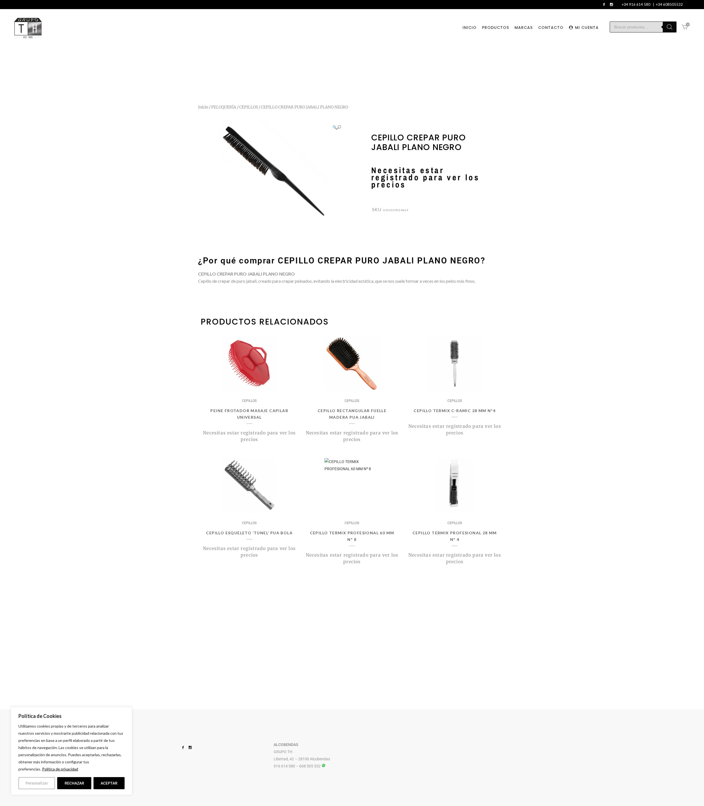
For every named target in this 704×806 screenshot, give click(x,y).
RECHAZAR (74, 783)
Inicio (203, 107)
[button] (336, 127)
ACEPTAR (109, 783)
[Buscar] (669, 26)
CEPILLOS (248, 107)
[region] (71, 751)
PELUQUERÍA (223, 107)
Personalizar (37, 783)
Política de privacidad (60, 769)
